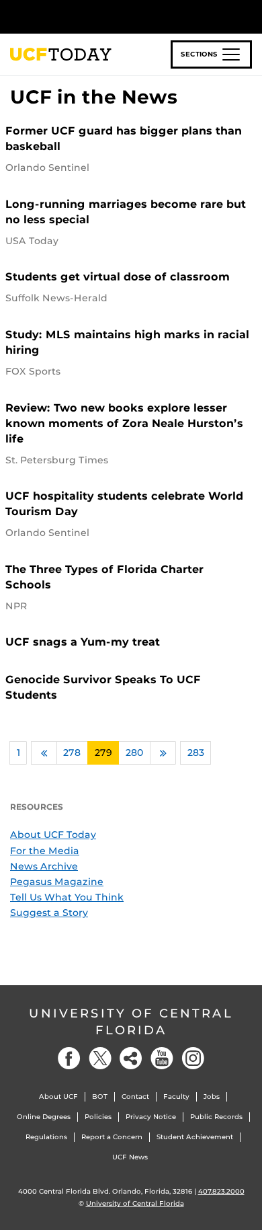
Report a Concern (111, 1136)
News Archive (44, 866)
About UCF (58, 1096)
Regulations (46, 1136)
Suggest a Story (49, 913)
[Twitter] (100, 1058)
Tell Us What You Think (67, 897)
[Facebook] (69, 1058)
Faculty (176, 1096)
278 (72, 752)
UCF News (130, 1157)
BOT (99, 1096)
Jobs (212, 1096)
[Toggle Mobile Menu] (248, 16)
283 (195, 752)
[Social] (131, 1058)
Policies (98, 1116)
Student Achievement (195, 1136)
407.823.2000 (221, 1191)
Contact (135, 1096)
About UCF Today (53, 835)
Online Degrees (44, 1116)
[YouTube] (161, 1058)
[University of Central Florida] (102, 16)
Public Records (216, 1116)
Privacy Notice (151, 1116)
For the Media (44, 851)
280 (135, 752)
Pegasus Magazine (56, 882)
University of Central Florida (131, 1022)
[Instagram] (192, 1058)
